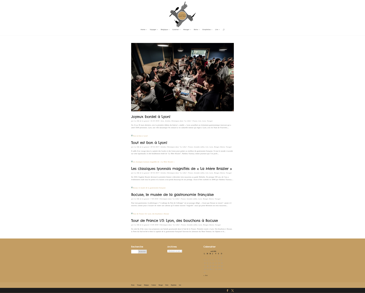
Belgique (164, 29)
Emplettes (206, 29)
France (194, 121)
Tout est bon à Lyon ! (149, 142)
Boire (196, 29)
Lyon (204, 121)
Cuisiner (175, 29)
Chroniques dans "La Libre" (181, 121)
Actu (162, 121)
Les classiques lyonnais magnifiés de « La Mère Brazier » (181, 168)
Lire (216, 29)
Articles (167, 121)
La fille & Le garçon (141, 121)
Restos (222, 147)
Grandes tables (199, 147)
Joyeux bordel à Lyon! (150, 116)
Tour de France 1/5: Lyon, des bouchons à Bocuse (174, 220)
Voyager (153, 29)
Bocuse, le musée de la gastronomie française (172, 194)
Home (143, 29)
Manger (186, 29)
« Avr (205, 275)
